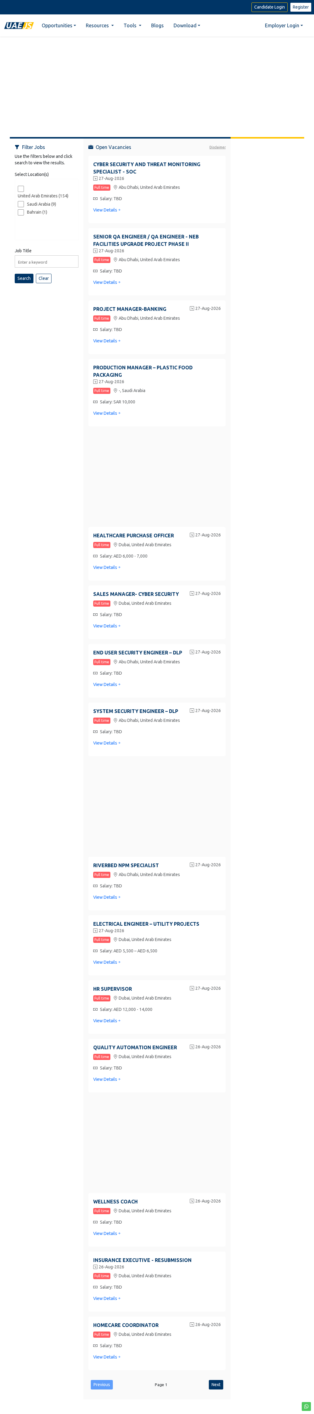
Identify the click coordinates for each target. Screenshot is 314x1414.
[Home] (19, 25)
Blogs (157, 25)
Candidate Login (269, 7)
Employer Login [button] (282, 25)
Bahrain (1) (37, 212)
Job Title (23, 250)
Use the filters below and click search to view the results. (43, 159)
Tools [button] (131, 25)
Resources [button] (98, 25)
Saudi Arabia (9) (41, 204)
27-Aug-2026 (111, 178)
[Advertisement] (157, 84)
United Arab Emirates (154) (43, 195)
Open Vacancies (113, 147)
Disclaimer (217, 147)
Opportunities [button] (57, 25)
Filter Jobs (33, 147)
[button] (306, 1406)
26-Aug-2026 (208, 1046)
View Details (105, 210)
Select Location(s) (32, 174)
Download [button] (185, 25)
